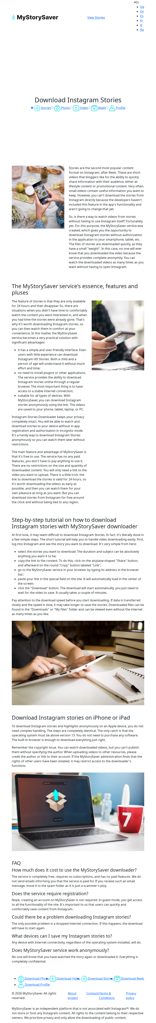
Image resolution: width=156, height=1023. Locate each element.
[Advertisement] (78, 64)
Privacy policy (131, 995)
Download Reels (132, 978)
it (141, 25)
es (141, 16)
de (142, 7)
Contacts (92, 993)
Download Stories (100, 978)
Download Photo (36, 978)
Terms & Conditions (107, 995)
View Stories (96, 17)
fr (141, 20)
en (142, 11)
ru (142, 30)
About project (73, 995)
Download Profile (37, 984)
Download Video (68, 978)
